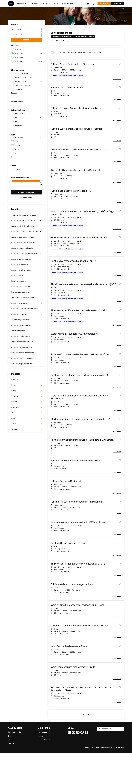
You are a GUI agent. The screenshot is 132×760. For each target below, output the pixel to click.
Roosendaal (15, 396)
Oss (12, 413)
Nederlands (19, 138)
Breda (13, 385)
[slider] (10, 181)
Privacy (121, 747)
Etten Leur (14, 402)
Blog (9, 736)
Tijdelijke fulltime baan (23, 86)
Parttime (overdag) (21, 73)
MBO (16, 117)
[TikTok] (82, 732)
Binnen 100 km (20, 61)
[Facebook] (87, 732)
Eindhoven (15, 380)
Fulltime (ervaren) (21, 81)
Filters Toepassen (26, 192)
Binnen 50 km (19, 57)
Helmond (14, 429)
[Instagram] (74, 732)
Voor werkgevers (44, 740)
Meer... (14, 93)
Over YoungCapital (15, 732)
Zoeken (26, 40)
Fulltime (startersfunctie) (23, 77)
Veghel (13, 418)
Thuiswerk (18, 90)
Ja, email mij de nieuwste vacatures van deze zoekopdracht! (78, 52)
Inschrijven (104, 3)
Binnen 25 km (19, 53)
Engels (17, 142)
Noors (17, 150)
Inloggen (117, 3)
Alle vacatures (43, 732)
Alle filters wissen (26, 197)
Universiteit (19, 126)
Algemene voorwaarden (110, 747)
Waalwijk (14, 424)
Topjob (17, 169)
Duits (16, 154)
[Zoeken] (94, 3)
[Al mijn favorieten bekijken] (88, 3)
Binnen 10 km (19, 49)
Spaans (17, 146)
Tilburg (13, 391)
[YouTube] (78, 732)
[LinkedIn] (70, 732)
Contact (55, 3)
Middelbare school (21, 113)
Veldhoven (15, 407)
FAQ (9, 740)
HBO (16, 121)
